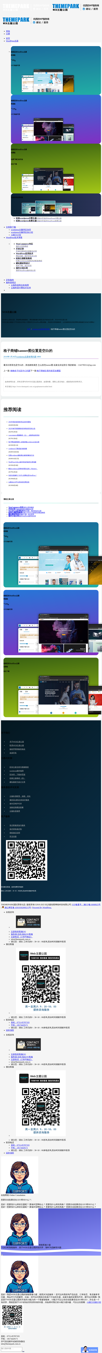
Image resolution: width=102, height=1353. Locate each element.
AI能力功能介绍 (94, 1302)
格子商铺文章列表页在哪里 (49, 371)
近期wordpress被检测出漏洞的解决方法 (21, 455)
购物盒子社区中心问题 (20, 371)
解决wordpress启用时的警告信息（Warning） (23, 469)
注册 (8, 34)
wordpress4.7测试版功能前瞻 (17, 448)
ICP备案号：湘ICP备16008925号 (86, 905)
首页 (29, 329)
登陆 (8, 31)
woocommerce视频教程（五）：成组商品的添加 (23, 435)
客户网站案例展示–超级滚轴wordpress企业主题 (23, 442)
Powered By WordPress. (42, 908)
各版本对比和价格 (17, 197)
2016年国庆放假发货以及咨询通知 (19, 422)
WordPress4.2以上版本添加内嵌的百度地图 (22, 462)
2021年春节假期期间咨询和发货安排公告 (21, 428)
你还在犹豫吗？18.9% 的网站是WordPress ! (22, 475)
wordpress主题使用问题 (41, 329)
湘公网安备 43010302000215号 (17, 908)
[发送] (23, 1351)
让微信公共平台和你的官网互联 (18, 482)
